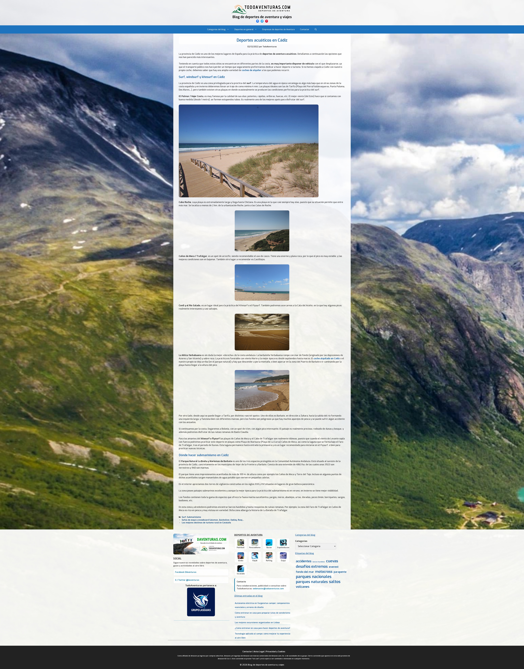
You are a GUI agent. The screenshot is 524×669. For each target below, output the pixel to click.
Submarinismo (194, 517)
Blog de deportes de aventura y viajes (262, 17)
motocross (323, 571)
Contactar (304, 29)
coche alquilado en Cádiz (327, 358)
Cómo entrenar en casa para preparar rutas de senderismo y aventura (262, 615)
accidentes (303, 561)
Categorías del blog (216, 29)
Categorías (301, 541)
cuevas (332, 561)
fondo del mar (305, 572)
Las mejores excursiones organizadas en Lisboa (257, 622)
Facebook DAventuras (185, 572)
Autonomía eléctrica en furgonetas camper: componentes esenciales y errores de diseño (262, 605)
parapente (340, 572)
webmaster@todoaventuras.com (268, 588)
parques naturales (312, 581)
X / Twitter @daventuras (187, 580)
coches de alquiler (251, 70)
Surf (184, 517)
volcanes (302, 587)
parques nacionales (313, 576)
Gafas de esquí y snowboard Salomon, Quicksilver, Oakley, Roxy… (213, 520)
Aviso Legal (259, 651)
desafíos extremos (312, 566)
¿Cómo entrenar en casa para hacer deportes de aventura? (262, 628)
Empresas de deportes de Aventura (278, 29)
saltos (334, 581)
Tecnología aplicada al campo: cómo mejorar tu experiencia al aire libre (262, 635)
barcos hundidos (319, 562)
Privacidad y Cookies (275, 651)
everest (334, 567)
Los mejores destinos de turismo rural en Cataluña (206, 522)
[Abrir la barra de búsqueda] (315, 29)
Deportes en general (243, 29)
